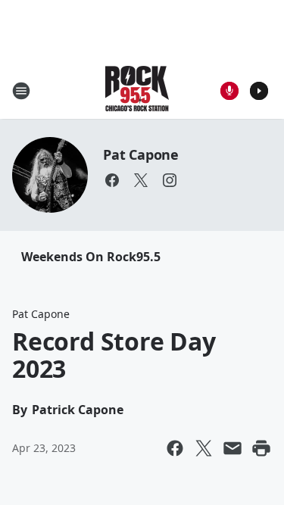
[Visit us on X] (141, 180)
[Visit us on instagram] (170, 180)
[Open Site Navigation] (21, 91)
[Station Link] (137, 90)
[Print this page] (261, 448)
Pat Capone (141, 154)
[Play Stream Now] (259, 91)
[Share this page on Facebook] (175, 448)
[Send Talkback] (229, 91)
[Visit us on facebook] (112, 180)
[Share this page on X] (203, 448)
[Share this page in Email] (232, 448)
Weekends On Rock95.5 (91, 256)
